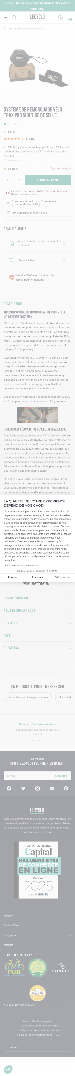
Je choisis (37, 577)
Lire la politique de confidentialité (21, 565)
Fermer (12, 577)
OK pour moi (62, 577)
